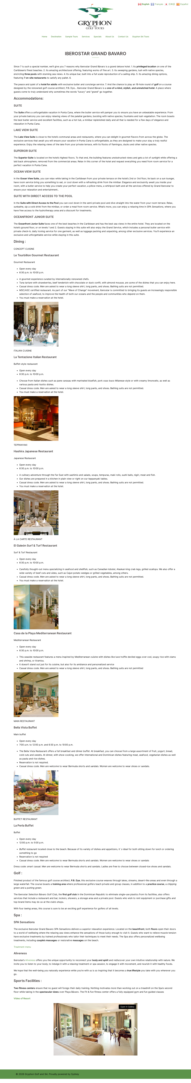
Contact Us (123, 36)
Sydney (75, 1074)
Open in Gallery (127, 1007)
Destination (56, 36)
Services (86, 36)
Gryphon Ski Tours (140, 36)
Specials (98, 36)
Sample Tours (71, 36)
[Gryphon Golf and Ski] (95, 17)
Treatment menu (22, 946)
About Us (109, 36)
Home (44, 36)
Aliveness (30, 960)
